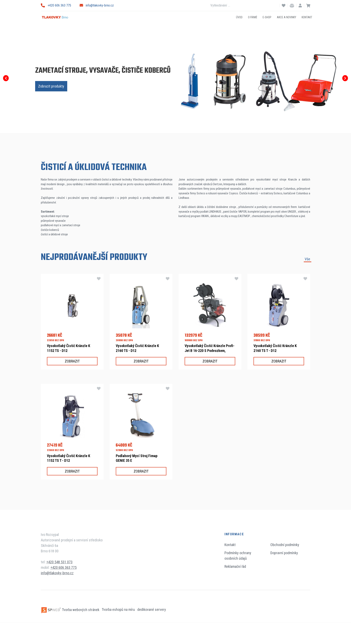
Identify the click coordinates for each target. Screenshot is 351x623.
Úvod (239, 17)
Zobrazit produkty (51, 86)
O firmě (252, 17)
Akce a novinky (286, 17)
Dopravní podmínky (284, 553)
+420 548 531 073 (59, 562)
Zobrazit (72, 361)
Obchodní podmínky (284, 545)
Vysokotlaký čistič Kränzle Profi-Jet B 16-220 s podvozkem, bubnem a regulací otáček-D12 (209, 350)
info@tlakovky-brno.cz (100, 5)
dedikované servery (151, 610)
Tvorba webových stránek (80, 610)
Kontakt (307, 17)
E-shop (267, 17)
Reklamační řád (235, 566)
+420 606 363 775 (59, 5)
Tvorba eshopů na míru (119, 610)
